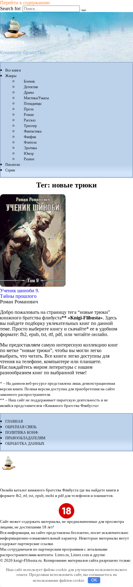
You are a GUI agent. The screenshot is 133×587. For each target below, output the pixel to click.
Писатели (12, 164)
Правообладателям (25, 438)
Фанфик (30, 137)
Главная (14, 421)
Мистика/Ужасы (36, 98)
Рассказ (30, 120)
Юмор (29, 153)
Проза (28, 109)
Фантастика (32, 131)
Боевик (29, 81)
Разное (29, 159)
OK (94, 580)
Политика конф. (22, 432)
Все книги (13, 70)
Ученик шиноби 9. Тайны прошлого (19, 293)
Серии (10, 170)
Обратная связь (20, 427)
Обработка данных (25, 443)
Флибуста (12, 42)
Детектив (31, 87)
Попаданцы (32, 103)
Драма (29, 92)
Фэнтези (30, 142)
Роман (29, 115)
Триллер (30, 126)
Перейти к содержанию (25, 2)
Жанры (10, 76)
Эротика (30, 148)
